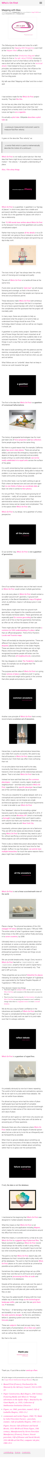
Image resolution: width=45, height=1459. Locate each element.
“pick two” (27, 288)
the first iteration (29, 997)
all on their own (30, 1328)
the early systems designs (12, 1315)
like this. (19, 99)
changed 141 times (9, 929)
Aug (33, 12)
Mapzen (37, 1228)
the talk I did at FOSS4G (23, 58)
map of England (35, 599)
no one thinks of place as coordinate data (21, 486)
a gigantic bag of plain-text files (27, 1240)
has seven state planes (15, 450)
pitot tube (15, 117)
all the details (29, 233)
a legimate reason (22, 1001)
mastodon (26, 1452)
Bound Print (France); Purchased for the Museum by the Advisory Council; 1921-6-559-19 (22, 1387)
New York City (28, 823)
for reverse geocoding (22, 617)
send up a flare (31, 1370)
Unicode (5, 1320)
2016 (37, 12)
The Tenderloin (28, 661)
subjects (13, 1325)
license (17, 1452)
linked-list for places (35, 975)
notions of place (12, 674)
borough (6, 818)
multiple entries (21, 989)
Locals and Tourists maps (12, 635)
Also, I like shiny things (11, 170)
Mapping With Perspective (24, 48)
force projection (21, 440)
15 (34, 12)
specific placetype (26, 787)
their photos (27, 489)
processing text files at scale (24, 1276)
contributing (8, 1452)
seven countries (11, 937)
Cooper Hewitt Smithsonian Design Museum (18, 1380)
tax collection (36, 440)
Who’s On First (10, 2)
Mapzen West (12, 50)
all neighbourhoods (23, 656)
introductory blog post (26, 56)
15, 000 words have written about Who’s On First (24, 222)
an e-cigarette (20, 112)
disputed (5, 646)
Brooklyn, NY (22, 815)
